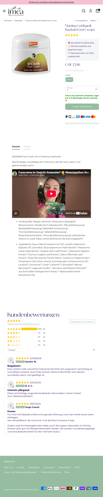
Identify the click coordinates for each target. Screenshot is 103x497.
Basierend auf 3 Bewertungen (23, 324)
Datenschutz (64, 467)
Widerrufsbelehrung (51, 472)
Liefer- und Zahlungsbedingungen (20, 472)
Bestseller (19, 21)
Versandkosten (77, 70)
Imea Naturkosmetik (29, 490)
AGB (77, 467)
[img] (22, 358)
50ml (69, 79)
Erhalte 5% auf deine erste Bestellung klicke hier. (51, 2)
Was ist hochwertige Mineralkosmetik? (82, 123)
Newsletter (34, 467)
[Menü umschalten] (4, 11)
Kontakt (20, 467)
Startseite (8, 21)
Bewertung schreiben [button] (82, 321)
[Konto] (90, 10)
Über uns (8, 467)
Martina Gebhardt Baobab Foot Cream (41, 21)
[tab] (16, 147)
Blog (67, 472)
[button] (71, 35)
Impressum (49, 467)
